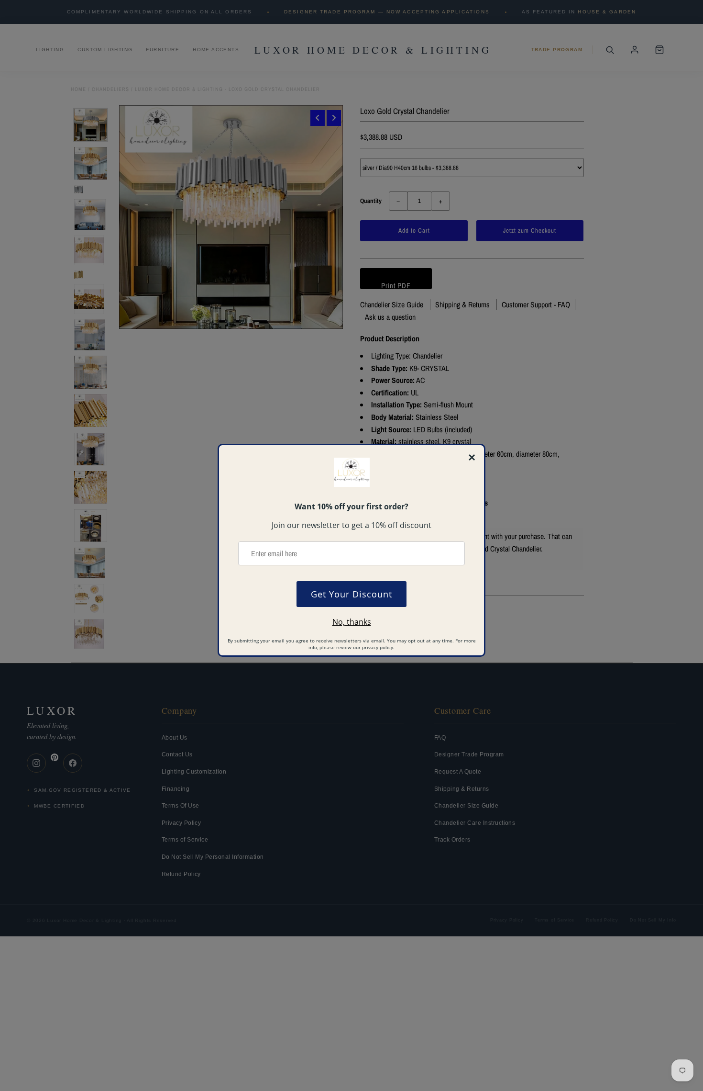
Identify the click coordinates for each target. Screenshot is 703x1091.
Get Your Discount (351, 594)
